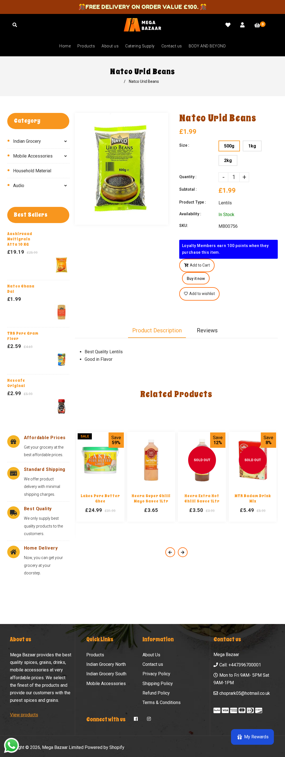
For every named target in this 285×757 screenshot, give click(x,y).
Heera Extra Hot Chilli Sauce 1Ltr (202, 498)
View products (24, 714)
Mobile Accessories (33, 156)
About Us (151, 654)
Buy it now (196, 278)
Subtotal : (188, 189)
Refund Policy (156, 693)
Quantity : (187, 177)
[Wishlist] (227, 25)
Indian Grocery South (106, 673)
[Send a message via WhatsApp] (11, 745)
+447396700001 (245, 664)
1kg (252, 146)
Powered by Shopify (104, 747)
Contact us (152, 664)
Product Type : (192, 202)
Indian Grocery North (106, 664)
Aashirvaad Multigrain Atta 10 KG (19, 239)
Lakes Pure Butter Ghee (100, 498)
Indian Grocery (27, 141)
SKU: (183, 225)
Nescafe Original (16, 383)
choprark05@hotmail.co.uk (244, 693)
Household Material (32, 170)
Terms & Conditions (161, 702)
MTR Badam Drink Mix (253, 498)
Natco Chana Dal (21, 289)
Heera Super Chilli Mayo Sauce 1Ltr (151, 498)
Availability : (190, 214)
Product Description (157, 330)
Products (95, 654)
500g (229, 146)
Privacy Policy (156, 673)
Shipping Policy (157, 683)
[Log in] (242, 25)
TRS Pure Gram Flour (22, 336)
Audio (18, 185)
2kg (228, 160)
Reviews (207, 330)
